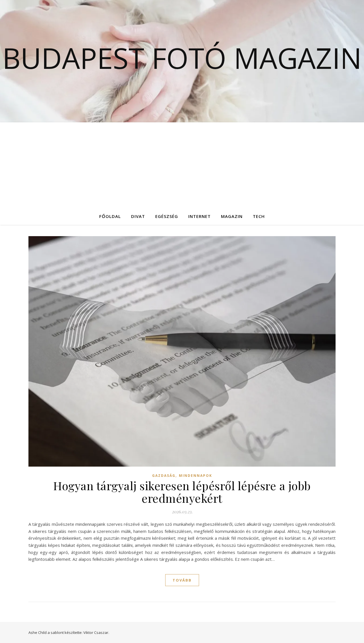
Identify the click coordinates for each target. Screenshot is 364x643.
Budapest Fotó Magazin (182, 58)
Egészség (166, 216)
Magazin (232, 216)
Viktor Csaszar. (96, 632)
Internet (199, 216)
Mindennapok (195, 475)
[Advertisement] (182, 165)
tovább (182, 580)
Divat (138, 216)
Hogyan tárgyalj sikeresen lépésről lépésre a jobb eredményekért (182, 492)
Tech (259, 216)
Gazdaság (163, 475)
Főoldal (110, 216)
